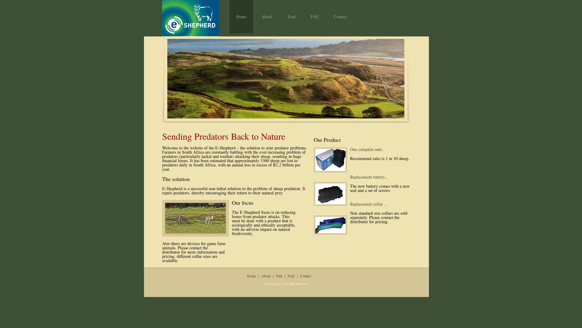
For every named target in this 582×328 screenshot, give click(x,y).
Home (241, 16)
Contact (340, 16)
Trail (279, 275)
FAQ (315, 16)
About (267, 16)
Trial (291, 16)
